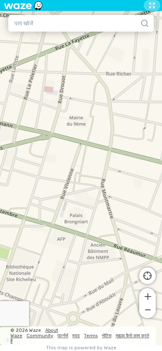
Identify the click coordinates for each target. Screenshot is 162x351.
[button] (147, 295)
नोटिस (106, 336)
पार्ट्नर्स (62, 336)
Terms (91, 336)
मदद (76, 336)
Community (40, 336)
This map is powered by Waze (81, 348)
